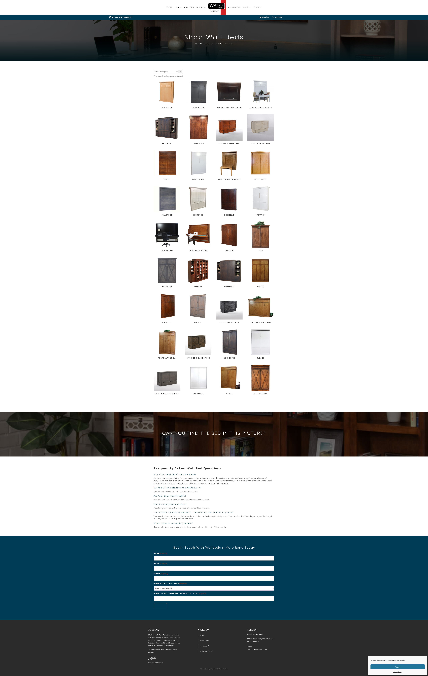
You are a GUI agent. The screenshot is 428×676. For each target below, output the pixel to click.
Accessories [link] (234, 7)
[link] (110, 17)
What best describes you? (170, 583)
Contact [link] (257, 7)
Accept (397, 667)
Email (160, 563)
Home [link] (169, 7)
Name (160, 553)
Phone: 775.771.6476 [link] (255, 634)
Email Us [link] (265, 17)
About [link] (246, 7)
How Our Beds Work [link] (194, 7)
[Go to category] (180, 71)
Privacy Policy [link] (397, 672)
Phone (161, 573)
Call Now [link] (278, 17)
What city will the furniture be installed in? (180, 593)
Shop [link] (177, 7)
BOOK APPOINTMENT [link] (122, 17)
